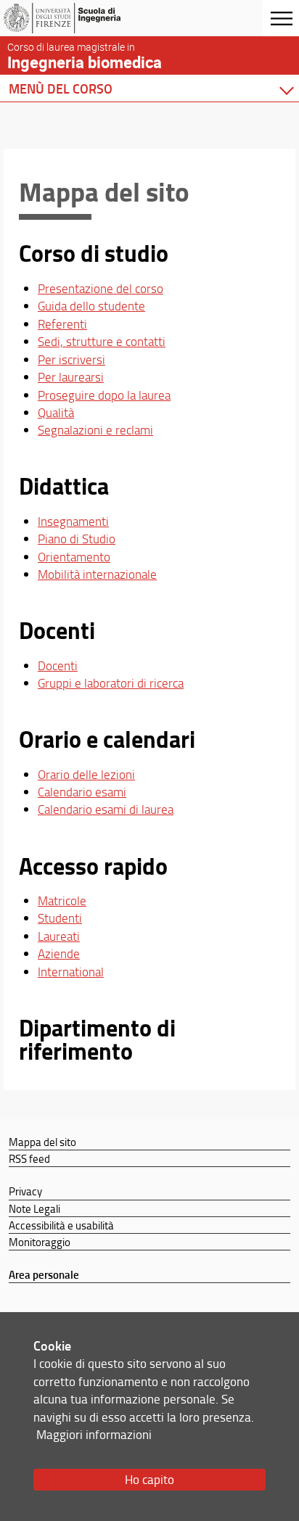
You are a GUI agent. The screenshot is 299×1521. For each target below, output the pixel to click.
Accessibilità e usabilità (61, 1225)
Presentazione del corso (100, 288)
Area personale (44, 1274)
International (71, 971)
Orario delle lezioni (86, 774)
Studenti (60, 918)
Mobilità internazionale (97, 574)
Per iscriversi (71, 359)
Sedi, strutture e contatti (101, 341)
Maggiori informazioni (94, 1434)
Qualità (56, 412)
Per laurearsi (71, 376)
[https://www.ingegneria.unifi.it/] (82, 18)
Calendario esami (82, 791)
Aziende (59, 953)
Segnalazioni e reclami (95, 429)
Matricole (62, 900)
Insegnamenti (73, 521)
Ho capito (149, 1479)
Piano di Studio (76, 538)
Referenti (62, 324)
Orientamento (74, 556)
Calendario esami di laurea (105, 809)
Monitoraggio (39, 1242)
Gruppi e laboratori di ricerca (111, 683)
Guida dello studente (91, 305)
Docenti (58, 665)
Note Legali (34, 1208)
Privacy (25, 1191)
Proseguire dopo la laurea (104, 395)
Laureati (59, 936)
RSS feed (29, 1158)
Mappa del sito (42, 1142)
